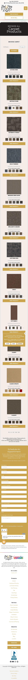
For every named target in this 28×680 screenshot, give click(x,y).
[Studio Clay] (17, 390)
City (2, 498)
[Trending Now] (14, 186)
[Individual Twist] (14, 139)
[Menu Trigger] (25, 8)
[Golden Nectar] (10, 390)
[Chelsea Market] (14, 281)
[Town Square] (20, 296)
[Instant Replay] (14, 202)
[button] (14, 14)
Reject (13, 343)
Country (2, 512)
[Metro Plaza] (17, 296)
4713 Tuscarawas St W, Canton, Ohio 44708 (14, 2)
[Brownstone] (14, 76)
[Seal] (20, 170)
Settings (20, 343)
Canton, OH (14, 572)
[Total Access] (21, 202)
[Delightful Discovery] (14, 92)
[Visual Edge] (14, 124)
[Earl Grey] (17, 76)
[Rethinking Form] (17, 139)
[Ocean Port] (10, 76)
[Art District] (13, 296)
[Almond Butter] (13, 390)
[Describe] (13, 359)
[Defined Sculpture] (10, 139)
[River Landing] (10, 296)
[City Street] (21, 76)
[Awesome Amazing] (17, 107)
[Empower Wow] (17, 233)
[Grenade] (10, 170)
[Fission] (17, 170)
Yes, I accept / (13, 526)
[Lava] (13, 170)
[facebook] (11, 662)
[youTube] (13, 662)
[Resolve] (6, 359)
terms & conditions (12, 526)
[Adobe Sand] (14, 375)
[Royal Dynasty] (20, 390)
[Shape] (14, 155)
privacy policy (20, 526)
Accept (7, 343)
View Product (14, 80)
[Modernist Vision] (13, 107)
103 (19, 432)
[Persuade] (17, 359)
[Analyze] (10, 359)
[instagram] (15, 662)
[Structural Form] (21, 139)
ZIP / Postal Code (4, 507)
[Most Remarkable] (10, 107)
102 (16, 432)
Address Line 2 (3, 494)
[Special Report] (10, 202)
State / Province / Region (5, 503)
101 (13, 432)
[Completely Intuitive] (13, 233)
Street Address (3, 489)
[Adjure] (20, 359)
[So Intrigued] (14, 218)
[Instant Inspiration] (20, 233)
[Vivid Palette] (20, 107)
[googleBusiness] (17, 662)
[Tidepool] (14, 61)
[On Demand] (17, 202)
